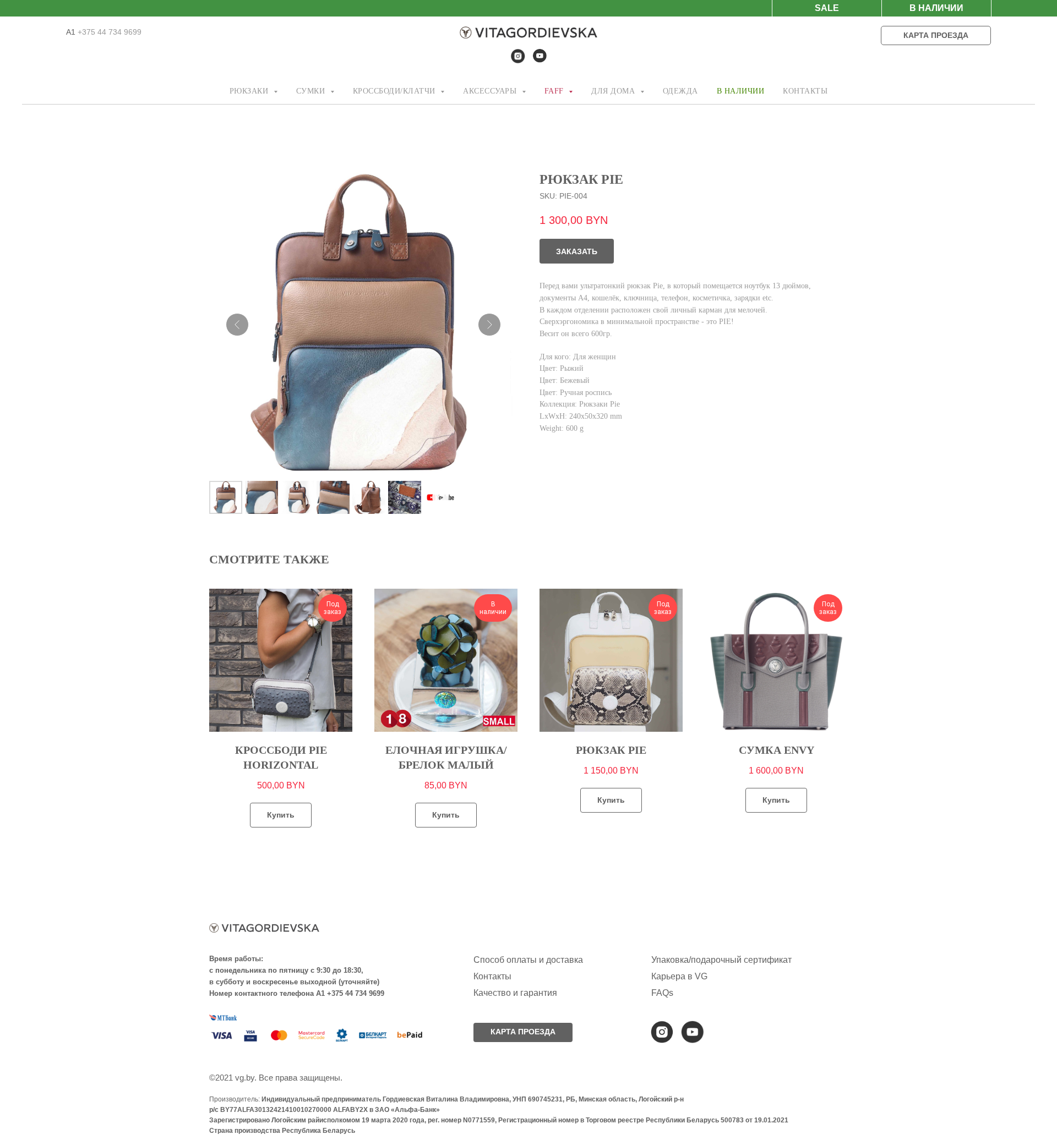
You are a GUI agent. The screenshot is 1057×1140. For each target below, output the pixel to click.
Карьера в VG (679, 976)
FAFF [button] (555, 91)
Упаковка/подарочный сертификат (721, 959)
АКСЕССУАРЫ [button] (491, 91)
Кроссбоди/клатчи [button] (395, 91)
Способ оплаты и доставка (528, 959)
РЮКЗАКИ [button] (250, 91)
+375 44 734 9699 (108, 32)
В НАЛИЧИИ (741, 91)
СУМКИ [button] (312, 91)
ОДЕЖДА (680, 91)
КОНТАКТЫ (805, 91)
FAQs (662, 993)
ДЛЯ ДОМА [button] (614, 91)
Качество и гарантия (515, 993)
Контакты (492, 976)
